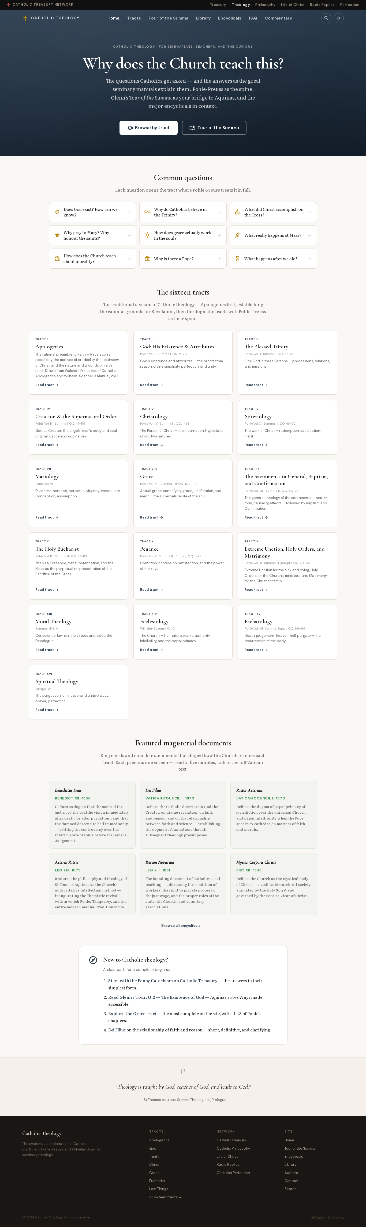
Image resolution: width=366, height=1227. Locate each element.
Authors (291, 1173)
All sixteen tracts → (165, 1197)
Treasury (218, 4)
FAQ (253, 18)
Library (203, 18)
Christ (154, 1164)
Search (291, 1189)
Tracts (134, 18)
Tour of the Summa (168, 18)
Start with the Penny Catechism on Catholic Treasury (163, 980)
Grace (154, 1173)
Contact (291, 1181)
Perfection (350, 4)
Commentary (278, 18)
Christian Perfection (233, 1173)
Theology (241, 4)
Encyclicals (229, 18)
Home (113, 18)
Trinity (154, 1156)
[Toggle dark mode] (339, 18)
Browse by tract (148, 128)
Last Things (158, 1189)
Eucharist (157, 1181)
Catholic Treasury (231, 1140)
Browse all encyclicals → (183, 925)
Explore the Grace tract (132, 1013)
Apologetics (159, 1140)
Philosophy (265, 4)
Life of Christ (293, 4)
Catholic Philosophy (233, 1148)
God (152, 1148)
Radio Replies (322, 4)
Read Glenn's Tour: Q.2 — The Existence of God (156, 997)
